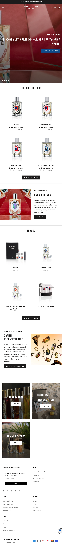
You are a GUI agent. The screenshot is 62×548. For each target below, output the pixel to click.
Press (4, 527)
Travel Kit (16, 267)
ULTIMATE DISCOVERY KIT (19, 48)
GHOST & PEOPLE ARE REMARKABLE (16, 306)
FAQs (34, 504)
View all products (31, 177)
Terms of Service (37, 510)
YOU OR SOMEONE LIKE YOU (46, 165)
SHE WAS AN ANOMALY (46, 125)
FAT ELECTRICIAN (16, 165)
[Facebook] (3, 490)
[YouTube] (19, 490)
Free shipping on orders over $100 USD (31, 2)
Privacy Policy (7, 510)
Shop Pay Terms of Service (10, 507)
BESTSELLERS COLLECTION (46, 306)
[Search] (55, 7)
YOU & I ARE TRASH (46, 267)
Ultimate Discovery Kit (39, 472)
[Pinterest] (15, 490)
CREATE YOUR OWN (42, 48)
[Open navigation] (3, 7)
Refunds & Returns (8, 504)
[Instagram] (11, 490)
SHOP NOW (40, 217)
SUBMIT (16, 484)
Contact (35, 501)
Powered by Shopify (9, 543)
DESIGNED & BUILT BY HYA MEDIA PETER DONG (16, 546)
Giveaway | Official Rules (10, 530)
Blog (4, 524)
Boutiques (36, 481)
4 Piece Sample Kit (38, 478)
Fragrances (36, 475)
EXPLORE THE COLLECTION (15, 366)
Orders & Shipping (8, 501)
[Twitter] (7, 490)
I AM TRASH (16, 125)
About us (5, 521)
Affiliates (35, 507)
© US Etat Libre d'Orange (11, 540)
